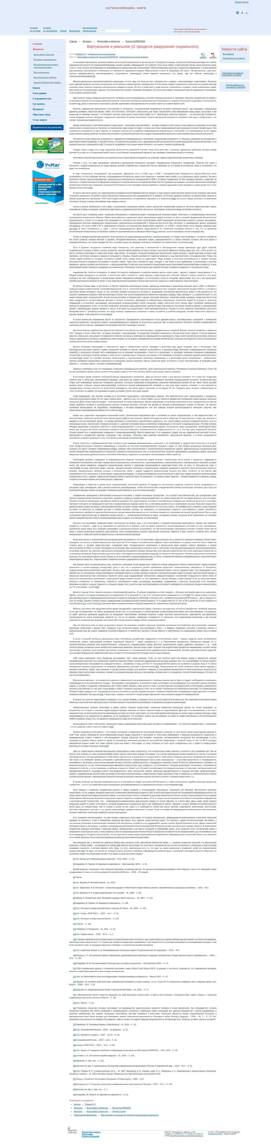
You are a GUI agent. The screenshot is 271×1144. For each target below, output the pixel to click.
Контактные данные (91, 1132)
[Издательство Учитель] (48, 153)
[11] (174, 199)
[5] (149, 114)
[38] (181, 785)
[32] (157, 667)
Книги (36, 88)
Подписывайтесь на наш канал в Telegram (235, 86)
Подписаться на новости (234, 58)
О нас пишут (40, 120)
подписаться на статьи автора (101, 54)
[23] (141, 438)
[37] (98, 771)
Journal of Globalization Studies (47, 82)
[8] (102, 144)
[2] (94, 76)
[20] (114, 385)
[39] (118, 845)
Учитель (235, 1132)
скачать (213, 57)
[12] (75, 229)
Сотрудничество (42, 98)
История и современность (45, 59)
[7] (96, 142)
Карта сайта (87, 1134)
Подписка (38, 109)
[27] (156, 518)
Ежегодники (40, 93)
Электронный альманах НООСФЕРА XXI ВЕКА (232, 74)
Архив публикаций (90, 1136)
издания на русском (35, 29)
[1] (114, 65)
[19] (119, 364)
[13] (156, 231)
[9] (183, 144)
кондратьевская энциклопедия (90, 29)
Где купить (39, 104)
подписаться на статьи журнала (134, 57)
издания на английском (50, 29)
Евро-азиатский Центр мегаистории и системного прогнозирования (190, 30)
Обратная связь (41, 114)
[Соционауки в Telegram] (237, 13)
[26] (151, 474)
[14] (191, 242)
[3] (79, 104)
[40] (83, 851)
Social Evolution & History (45, 77)
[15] (110, 314)
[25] (78, 468)
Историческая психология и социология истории (46, 66)
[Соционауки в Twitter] (247, 13)
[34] (111, 727)
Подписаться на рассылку (47, 127)
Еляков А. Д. (81, 54)
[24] (115, 449)
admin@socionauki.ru (195, 1136)
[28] (97, 587)
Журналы (38, 49)
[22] (134, 432)
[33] (101, 694)
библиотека (74, 30)
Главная (37, 43)
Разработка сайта (215, 1134)
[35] (107, 746)
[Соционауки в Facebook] (242, 13)
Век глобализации (41, 72)
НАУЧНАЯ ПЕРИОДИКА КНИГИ (126, 8)
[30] (81, 601)
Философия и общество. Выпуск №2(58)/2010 (97, 57)
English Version (242, 2)
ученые (63, 30)
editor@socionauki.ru (178, 1136)
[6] (203, 114)
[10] (91, 188)
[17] (76, 352)
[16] (176, 350)
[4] (77, 114)
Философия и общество (44, 54)
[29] (188, 595)
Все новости (228, 54)
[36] (110, 754)
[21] (120, 410)
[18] (80, 358)
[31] (84, 603)
